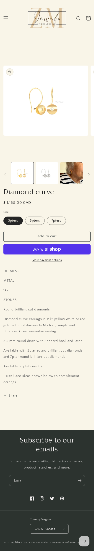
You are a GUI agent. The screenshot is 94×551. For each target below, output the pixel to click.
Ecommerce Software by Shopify (70, 542)
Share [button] (13, 395)
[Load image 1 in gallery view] (22, 173)
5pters (35, 221)
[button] (6, 18)
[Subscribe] (80, 480)
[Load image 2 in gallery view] (47, 173)
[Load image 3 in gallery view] (71, 173)
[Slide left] (5, 174)
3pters (13, 221)
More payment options (47, 260)
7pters (56, 221)
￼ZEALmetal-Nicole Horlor (32, 542)
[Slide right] (89, 174)
